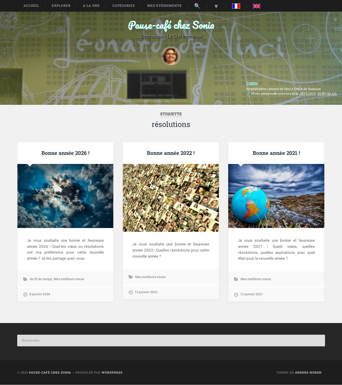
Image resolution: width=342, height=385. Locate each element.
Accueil (31, 5)
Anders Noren (308, 372)
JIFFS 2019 (307, 94)
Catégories (123, 5)
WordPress (112, 372)
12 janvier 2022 (146, 292)
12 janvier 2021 (251, 294)
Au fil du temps (41, 279)
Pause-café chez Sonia (171, 24)
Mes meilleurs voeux (69, 279)
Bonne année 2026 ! (65, 152)
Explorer (61, 5)
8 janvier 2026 (39, 294)
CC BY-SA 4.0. (327, 94)
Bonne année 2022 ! (171, 152)
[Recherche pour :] (171, 340)
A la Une (91, 5)
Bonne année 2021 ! (276, 152)
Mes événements (164, 5)
